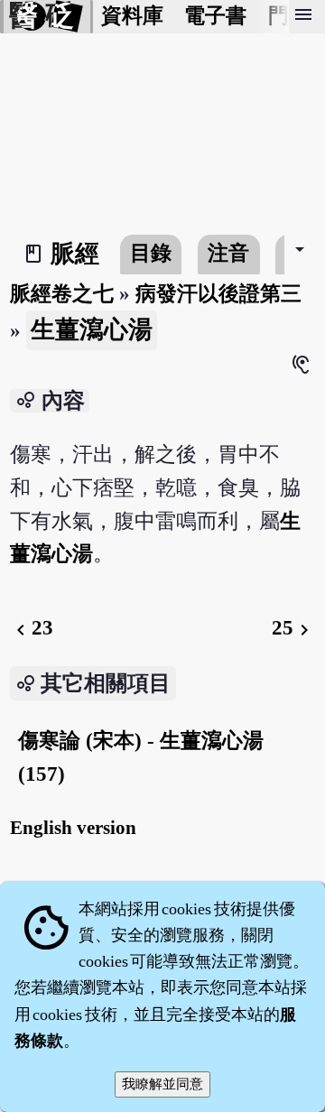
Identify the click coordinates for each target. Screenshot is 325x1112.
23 (31, 627)
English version (73, 828)
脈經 (75, 253)
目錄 (151, 253)
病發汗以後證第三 (218, 294)
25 (293, 627)
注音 (228, 253)
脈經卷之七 (62, 294)
